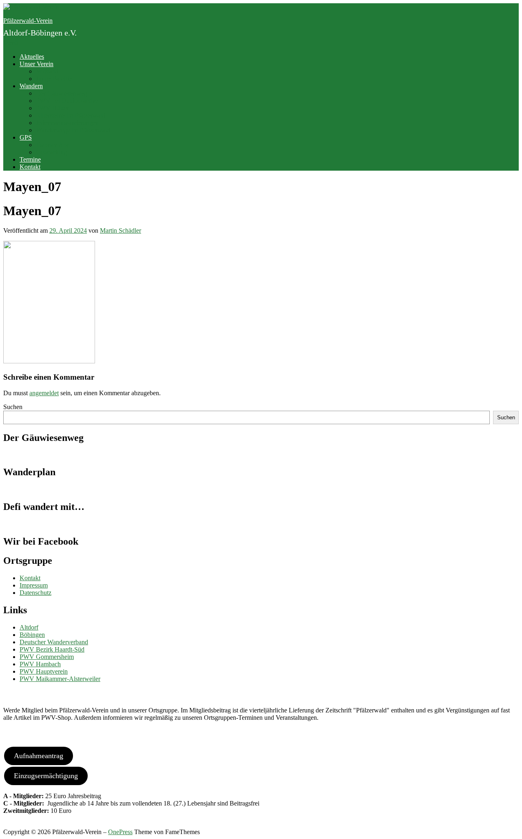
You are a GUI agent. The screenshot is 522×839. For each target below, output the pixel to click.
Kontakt (30, 166)
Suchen (12, 406)
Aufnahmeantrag (38, 756)
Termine (30, 159)
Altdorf (29, 627)
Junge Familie (54, 78)
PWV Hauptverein (44, 671)
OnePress (120, 831)
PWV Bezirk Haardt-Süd (52, 649)
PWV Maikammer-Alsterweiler (60, 678)
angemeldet (44, 392)
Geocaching (51, 152)
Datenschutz (35, 592)
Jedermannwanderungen (67, 122)
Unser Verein (36, 63)
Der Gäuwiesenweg (61, 93)
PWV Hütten (53, 108)
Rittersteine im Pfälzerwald (70, 115)
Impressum (34, 585)
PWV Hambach (40, 664)
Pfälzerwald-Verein (28, 20)
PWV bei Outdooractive (67, 100)
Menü (10, 42)
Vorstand (47, 71)
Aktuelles (32, 56)
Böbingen (32, 634)
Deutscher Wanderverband (54, 642)
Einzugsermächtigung (46, 776)
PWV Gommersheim (47, 656)
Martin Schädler (120, 230)
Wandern (31, 85)
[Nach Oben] (5, 824)
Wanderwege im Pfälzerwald (73, 130)
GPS (26, 137)
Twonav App (53, 144)
